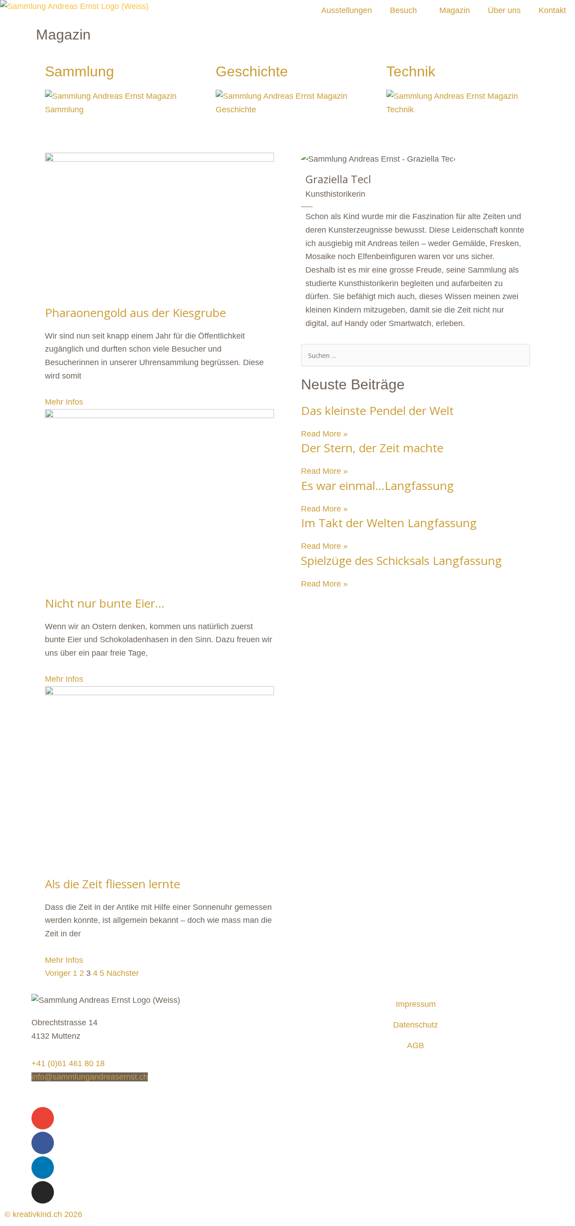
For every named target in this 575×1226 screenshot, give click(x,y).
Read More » (324, 433)
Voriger (58, 973)
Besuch (403, 10)
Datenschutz (415, 1024)
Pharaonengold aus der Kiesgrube (135, 312)
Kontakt (552, 10)
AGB (415, 1045)
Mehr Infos (64, 401)
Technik (410, 71)
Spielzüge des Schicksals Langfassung (401, 560)
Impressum (416, 1004)
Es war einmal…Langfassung (377, 485)
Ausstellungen (346, 10)
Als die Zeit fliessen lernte (112, 884)
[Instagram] (42, 1192)
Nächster (122, 973)
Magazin (454, 10)
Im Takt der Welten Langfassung (389, 523)
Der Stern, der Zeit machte (372, 448)
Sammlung (79, 71)
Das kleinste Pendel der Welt (377, 410)
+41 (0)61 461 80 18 (68, 1063)
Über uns (504, 10)
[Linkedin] (42, 1167)
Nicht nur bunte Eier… (104, 603)
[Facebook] (42, 1143)
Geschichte (252, 71)
